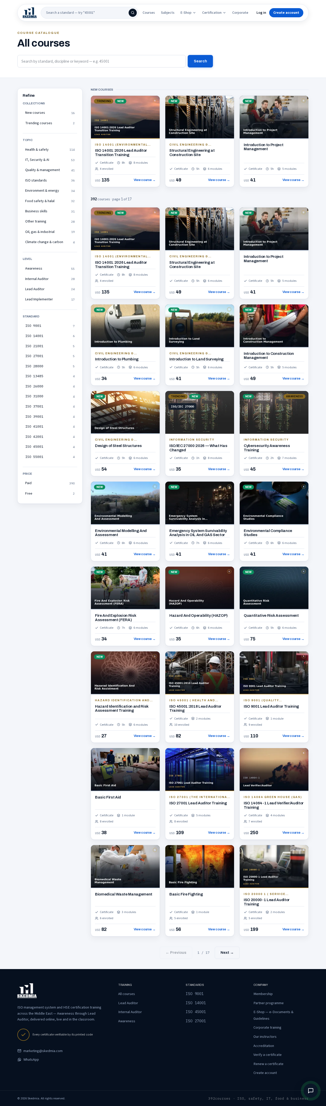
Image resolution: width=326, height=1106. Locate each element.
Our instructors (265, 1036)
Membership (263, 994)
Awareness (126, 1021)
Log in (261, 12)
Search (200, 61)
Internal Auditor (130, 1012)
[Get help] (311, 1091)
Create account (265, 1072)
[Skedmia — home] (30, 12)
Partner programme (268, 1003)
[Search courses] (133, 13)
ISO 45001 (196, 1011)
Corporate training (267, 1027)
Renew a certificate (268, 1064)
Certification (212, 12)
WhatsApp (31, 1059)
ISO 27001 (196, 1020)
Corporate (240, 12)
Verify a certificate (267, 1054)
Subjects (167, 12)
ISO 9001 (195, 993)
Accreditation (263, 1045)
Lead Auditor (128, 1003)
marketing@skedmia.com (43, 1051)
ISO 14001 (196, 1002)
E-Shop (186, 12)
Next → (227, 952)
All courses (126, 994)
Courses (149, 12)
